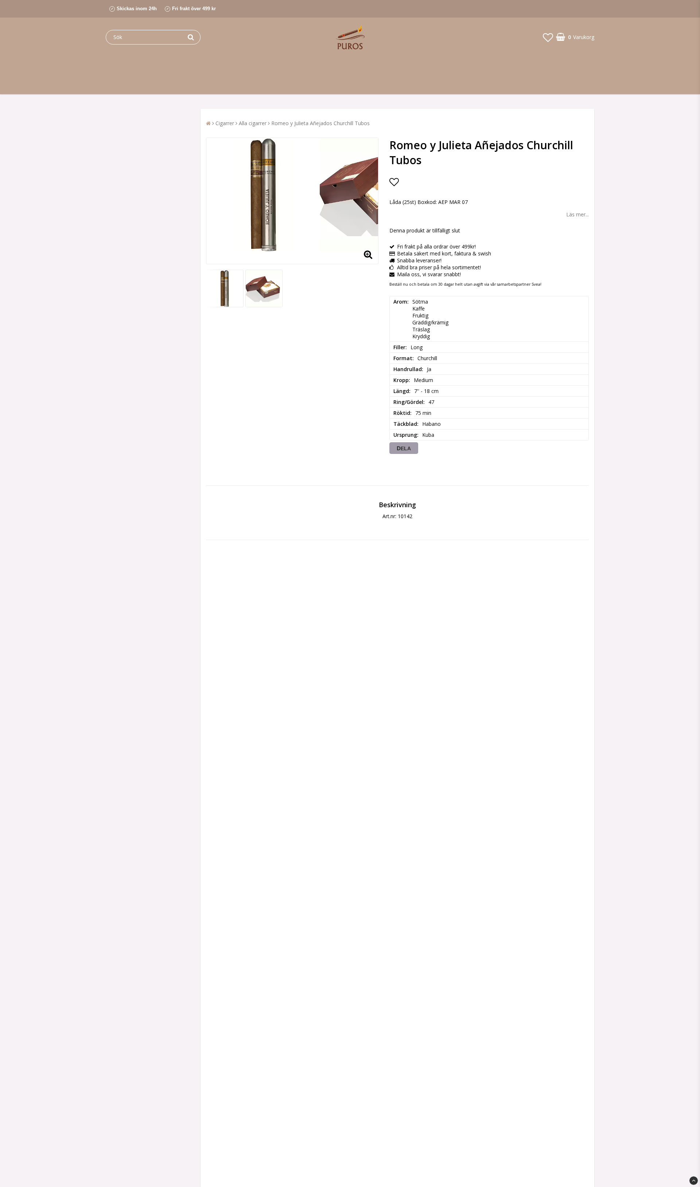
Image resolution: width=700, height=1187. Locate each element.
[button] (548, 37)
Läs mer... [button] (577, 214)
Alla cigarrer (253, 123)
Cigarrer (224, 123)
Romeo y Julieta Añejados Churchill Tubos (320, 123)
